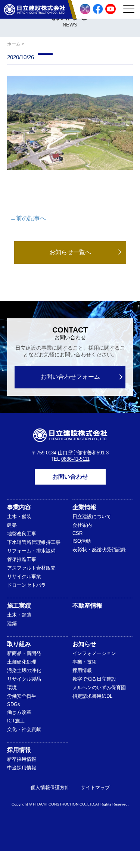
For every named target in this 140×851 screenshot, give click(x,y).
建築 (12, 525)
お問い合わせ (70, 476)
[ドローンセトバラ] (85, 9)
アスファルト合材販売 (31, 568)
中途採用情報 (21, 767)
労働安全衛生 (21, 696)
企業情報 (84, 507)
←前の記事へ (28, 218)
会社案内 (82, 525)
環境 (12, 687)
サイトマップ (95, 787)
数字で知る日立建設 (94, 679)
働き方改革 (19, 712)
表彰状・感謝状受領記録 (99, 549)
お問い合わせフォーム (70, 377)
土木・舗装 (19, 516)
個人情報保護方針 (50, 787)
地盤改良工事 (21, 533)
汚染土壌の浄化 (24, 670)
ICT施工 (16, 721)
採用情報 (82, 670)
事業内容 (19, 507)
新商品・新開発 (24, 653)
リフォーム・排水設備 (31, 551)
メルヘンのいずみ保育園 (99, 687)
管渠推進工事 (21, 559)
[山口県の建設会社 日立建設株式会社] (34, 9)
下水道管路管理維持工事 (33, 542)
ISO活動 (81, 541)
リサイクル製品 (24, 679)
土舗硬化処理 (21, 662)
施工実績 (19, 605)
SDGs (13, 704)
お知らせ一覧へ (70, 252)
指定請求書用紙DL (92, 696)
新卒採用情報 (21, 759)
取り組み (19, 644)
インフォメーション (94, 653)
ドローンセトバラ (26, 585)
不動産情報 (87, 605)
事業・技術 (84, 662)
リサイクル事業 (24, 576)
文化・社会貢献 (24, 729)
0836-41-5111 (75, 459)
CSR (77, 533)
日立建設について (91, 516)
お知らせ (84, 644)
